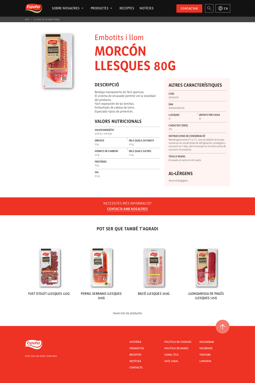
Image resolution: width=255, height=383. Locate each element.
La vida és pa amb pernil (47, 19)
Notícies (147, 8)
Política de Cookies (178, 341)
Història (135, 341)
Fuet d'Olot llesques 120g (49, 293)
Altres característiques (195, 85)
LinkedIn (205, 361)
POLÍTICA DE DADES (176, 348)
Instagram (206, 341)
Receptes (127, 8)
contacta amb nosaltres (127, 209)
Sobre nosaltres (66, 8)
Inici (27, 19)
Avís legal (171, 361)
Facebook (206, 348)
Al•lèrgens (181, 173)
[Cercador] (209, 8)
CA (226, 8)
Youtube (205, 354)
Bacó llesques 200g (154, 293)
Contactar (189, 8)
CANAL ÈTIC (171, 354)
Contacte (136, 367)
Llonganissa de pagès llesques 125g (206, 295)
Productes (100, 8)
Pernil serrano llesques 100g (101, 295)
